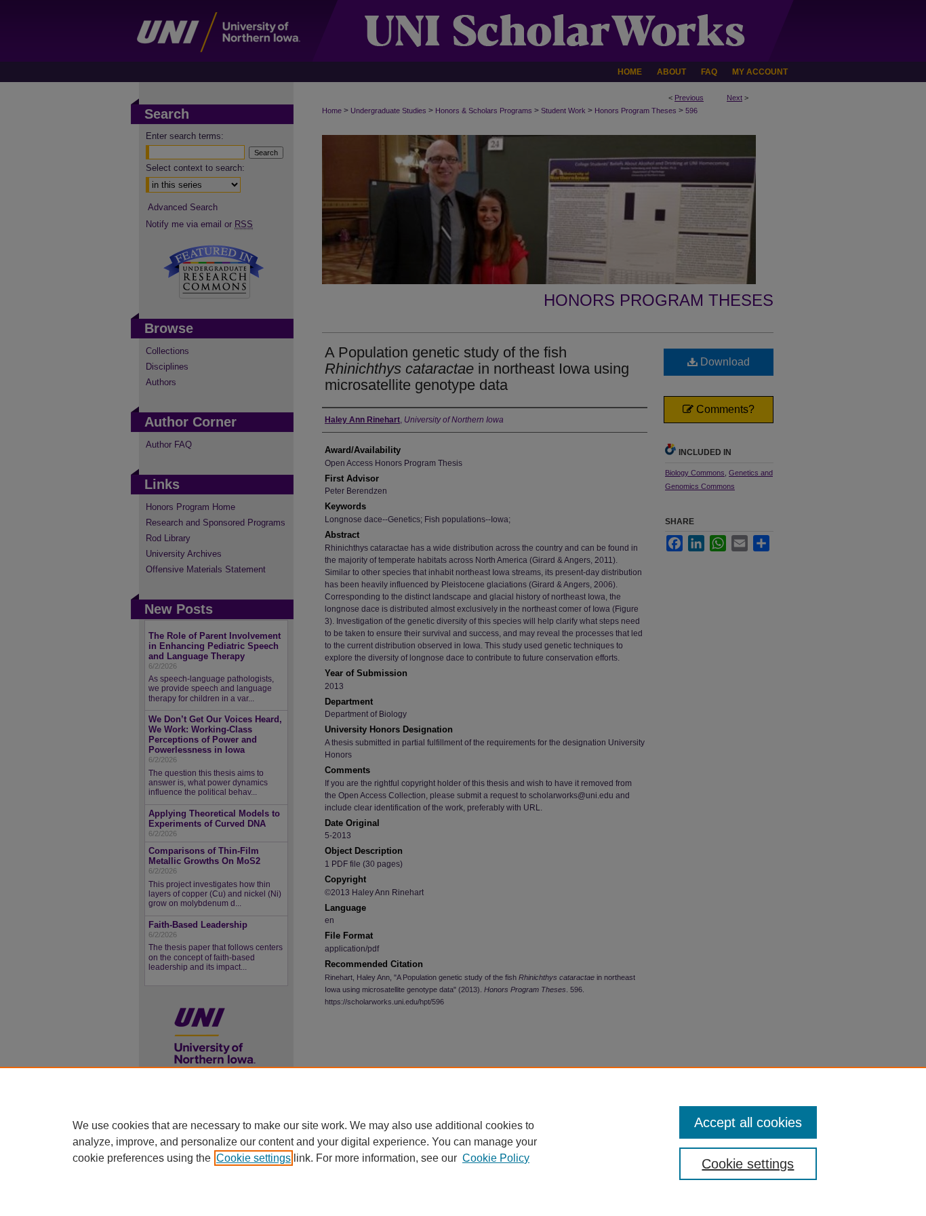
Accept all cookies (748, 1122)
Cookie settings (253, 1158)
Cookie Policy (495, 1158)
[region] (463, 1141)
